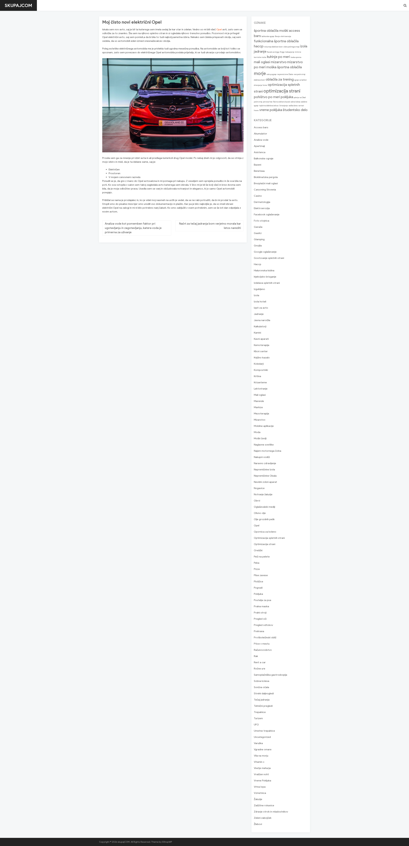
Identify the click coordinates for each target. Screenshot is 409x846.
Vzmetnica (260, 792)
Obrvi (257, 500)
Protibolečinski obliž (265, 637)
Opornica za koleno (265, 531)
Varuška (258, 743)
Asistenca (259, 152)
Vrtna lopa (260, 786)
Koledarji (259, 363)
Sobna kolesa (261, 681)
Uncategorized (262, 736)
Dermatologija (262, 202)
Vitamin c (259, 761)
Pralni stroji (260, 612)
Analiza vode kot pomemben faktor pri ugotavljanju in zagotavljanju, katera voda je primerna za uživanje (133, 228)
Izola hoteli (260, 301)
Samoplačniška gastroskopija (270, 674)
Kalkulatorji (260, 326)
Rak (256, 656)
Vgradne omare (262, 749)
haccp (258, 46)
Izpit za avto (261, 307)
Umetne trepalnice (264, 730)
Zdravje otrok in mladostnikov (271, 811)
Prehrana (259, 631)
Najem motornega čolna (267, 450)
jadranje (260, 51)
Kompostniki (261, 369)
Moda (257, 432)
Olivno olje (260, 513)
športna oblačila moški (271, 30)
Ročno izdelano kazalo (281, 102)
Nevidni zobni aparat (265, 481)
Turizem (258, 718)
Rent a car (260, 662)
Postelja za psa (262, 600)
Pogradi (258, 587)
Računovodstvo (263, 649)
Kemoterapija (261, 345)
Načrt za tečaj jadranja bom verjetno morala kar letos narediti (210, 226)
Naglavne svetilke (264, 444)
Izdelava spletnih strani (267, 282)
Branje (277, 36)
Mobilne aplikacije (264, 425)
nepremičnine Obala (285, 74)
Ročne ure (259, 668)
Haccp (257, 264)
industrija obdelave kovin (273, 47)
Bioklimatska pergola (266, 177)
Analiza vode (261, 139)
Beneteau (259, 170)
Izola (256, 295)
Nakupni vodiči (262, 457)
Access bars (261, 127)
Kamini (257, 332)
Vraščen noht (261, 774)
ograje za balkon (300, 80)
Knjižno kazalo (262, 357)
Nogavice (259, 488)
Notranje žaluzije (263, 494)
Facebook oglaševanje (266, 214)
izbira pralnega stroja (291, 47)
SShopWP (167, 842)
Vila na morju (261, 755)
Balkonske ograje (263, 158)
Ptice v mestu (262, 643)
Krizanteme (260, 382)
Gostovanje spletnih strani (269, 258)
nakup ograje (271, 74)
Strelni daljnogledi (264, 693)
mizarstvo (278, 62)
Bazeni (257, 164)
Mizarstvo (259, 419)
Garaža (258, 226)
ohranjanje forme (260, 85)
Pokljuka (258, 593)
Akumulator (260, 133)
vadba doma (293, 106)
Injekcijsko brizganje (265, 276)
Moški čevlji (260, 438)
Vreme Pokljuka (262, 780)
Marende (259, 401)
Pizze (257, 569)
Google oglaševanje (265, 251)
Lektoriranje (260, 388)
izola (303, 46)
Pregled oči (260, 618)
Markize (258, 407)
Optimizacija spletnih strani (269, 537)
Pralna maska (261, 606)
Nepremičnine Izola (264, 469)
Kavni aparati (261, 338)
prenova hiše (268, 102)
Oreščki (258, 550)
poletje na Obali (300, 97)
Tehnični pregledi (263, 705)
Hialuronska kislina (264, 270)
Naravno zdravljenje (265, 463)
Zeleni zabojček (262, 817)
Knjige (282, 52)
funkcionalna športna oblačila (276, 41)
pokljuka (287, 97)
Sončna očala (261, 687)
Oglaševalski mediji (264, 506)
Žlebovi (258, 824)
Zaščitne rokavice (264, 805)
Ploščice (258, 581)
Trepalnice (260, 712)
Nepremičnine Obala (265, 475)
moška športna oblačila (284, 67)
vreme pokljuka (270, 110)
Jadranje (259, 313)
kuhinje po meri (278, 57)
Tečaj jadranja (262, 699)
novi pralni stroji (299, 74)
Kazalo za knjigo (273, 52)
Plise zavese (261, 575)
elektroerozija (286, 36)
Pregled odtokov (263, 625)
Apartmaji (259, 146)
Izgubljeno (259, 289)
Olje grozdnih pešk (264, 519)
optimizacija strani (281, 91)
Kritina (257, 376)
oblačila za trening (280, 79)
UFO (256, 724)
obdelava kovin (259, 80)
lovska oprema (296, 57)
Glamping (259, 239)
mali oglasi (262, 62)
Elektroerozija (262, 208)
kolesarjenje (289, 52)
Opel (219, 29)
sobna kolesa (295, 102)
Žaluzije (258, 799)
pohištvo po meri (267, 97)
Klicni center (261, 351)
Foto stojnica (261, 220)
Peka (256, 562)
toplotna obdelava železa (268, 106)
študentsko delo (295, 110)
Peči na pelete (262, 556)
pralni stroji (258, 102)
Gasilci (258, 233)
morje (260, 73)
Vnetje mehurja (262, 768)
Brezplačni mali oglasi (266, 183)
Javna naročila (262, 320)
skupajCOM (18, 5)
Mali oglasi (260, 394)
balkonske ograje (268, 36)
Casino (258, 195)
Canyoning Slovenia (265, 189)
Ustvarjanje (283, 106)
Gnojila (258, 245)
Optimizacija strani (264, 544)
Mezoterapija (261, 413)
